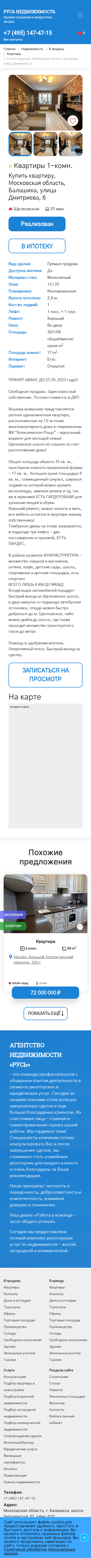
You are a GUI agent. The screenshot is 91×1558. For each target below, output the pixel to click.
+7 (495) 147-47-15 (28, 32)
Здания (10, 1346)
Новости (56, 1390)
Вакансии (57, 1403)
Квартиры (11, 1287)
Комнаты (11, 1294)
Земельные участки (19, 1353)
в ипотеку (37, 247)
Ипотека (10, 1469)
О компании (58, 1377)
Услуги (9, 1370)
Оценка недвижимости (22, 1482)
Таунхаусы (12, 1307)
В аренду (56, 1281)
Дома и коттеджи (17, 1300)
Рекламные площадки (67, 1396)
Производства (15, 1327)
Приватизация (15, 1475)
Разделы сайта (61, 1370)
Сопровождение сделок (23, 1436)
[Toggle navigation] (80, 15)
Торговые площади (19, 1320)
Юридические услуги (20, 1449)
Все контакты (13, 39)
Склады (10, 1333)
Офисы (9, 1314)
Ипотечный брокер (19, 1442)
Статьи (54, 1383)
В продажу (12, 1281)
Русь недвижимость (29, 11)
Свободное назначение (22, 1340)
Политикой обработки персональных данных (39, 1551)
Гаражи (10, 1360)
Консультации (15, 1377)
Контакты (56, 1410)
